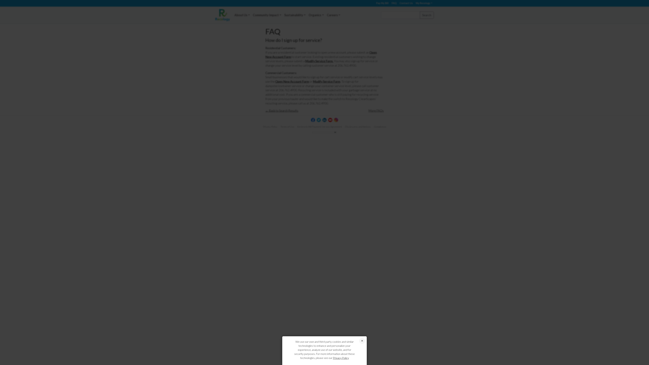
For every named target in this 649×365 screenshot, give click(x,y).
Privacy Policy (341, 357)
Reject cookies (362, 341)
